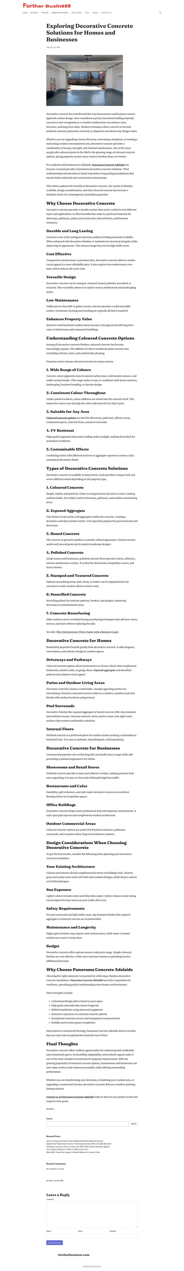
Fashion (44, 12)
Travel (95, 12)
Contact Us (106, 12)
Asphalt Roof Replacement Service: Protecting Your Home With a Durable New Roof (78, 1144)
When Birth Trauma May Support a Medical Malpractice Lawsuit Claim (73, 1152)
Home (25, 12)
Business (34, 12)
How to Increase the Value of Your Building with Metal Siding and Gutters (74, 1141)
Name (49, 1231)
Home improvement (60, 12)
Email (80, 1231)
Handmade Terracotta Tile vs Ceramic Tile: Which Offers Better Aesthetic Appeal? (78, 1146)
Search (49, 1118)
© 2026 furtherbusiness (92, 1266)
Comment (50, 1199)
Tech (87, 12)
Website (113, 1231)
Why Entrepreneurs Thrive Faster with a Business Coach (87, 632)
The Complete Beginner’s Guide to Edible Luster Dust (67, 1149)
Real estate (76, 12)
